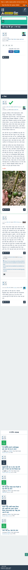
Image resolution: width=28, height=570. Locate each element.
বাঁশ (3, 45)
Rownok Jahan (5, 452)
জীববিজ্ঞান (9, 39)
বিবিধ (10, 471)
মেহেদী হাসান (4, 492)
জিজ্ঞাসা (15, 39)
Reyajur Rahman (5, 516)
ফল (11, 45)
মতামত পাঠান (4, 566)
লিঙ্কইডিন (17, 51)
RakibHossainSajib (5, 534)
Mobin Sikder (8, 567)
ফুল (9, 45)
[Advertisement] (14, 75)
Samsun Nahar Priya (6, 472)
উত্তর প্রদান (8, 107)
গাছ (6, 45)
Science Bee (8, 568)
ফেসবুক (11, 51)
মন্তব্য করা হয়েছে (12, 257)
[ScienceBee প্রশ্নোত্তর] (9, 13)
